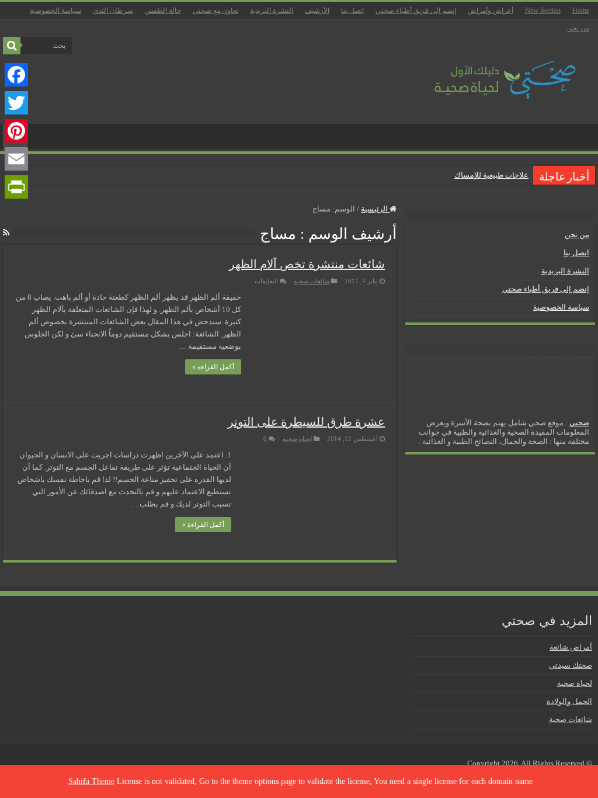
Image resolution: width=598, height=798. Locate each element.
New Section (543, 10)
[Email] (16, 159)
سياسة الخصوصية (55, 10)
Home (580, 10)
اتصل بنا (352, 10)
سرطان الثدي (113, 10)
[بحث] (11, 45)
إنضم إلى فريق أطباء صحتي (416, 10)
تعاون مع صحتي (215, 10)
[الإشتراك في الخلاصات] (6, 233)
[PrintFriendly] (16, 187)
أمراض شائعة (571, 647)
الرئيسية (375, 208)
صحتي (579, 422)
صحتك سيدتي (570, 665)
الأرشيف (317, 10)
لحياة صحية (297, 438)
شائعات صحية (311, 280)
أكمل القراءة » (213, 367)
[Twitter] (16, 103)
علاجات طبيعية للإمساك (491, 175)
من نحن (578, 28)
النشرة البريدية (271, 10)
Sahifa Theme (91, 781)
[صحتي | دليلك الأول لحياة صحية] (491, 71)
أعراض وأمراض (490, 10)
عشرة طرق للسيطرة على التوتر (306, 421)
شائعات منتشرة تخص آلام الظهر (307, 264)
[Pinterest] (16, 131)
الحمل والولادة (569, 701)
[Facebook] (16, 75)
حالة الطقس (163, 10)
